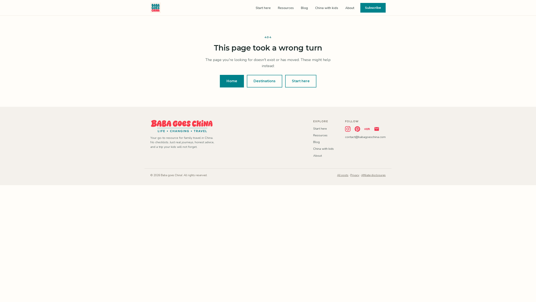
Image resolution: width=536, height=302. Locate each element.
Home (232, 81)
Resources (286, 8)
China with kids (326, 8)
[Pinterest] (357, 129)
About (349, 8)
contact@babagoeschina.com (365, 137)
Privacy (354, 175)
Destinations (265, 81)
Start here (263, 8)
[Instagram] (347, 129)
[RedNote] (367, 129)
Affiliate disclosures (373, 175)
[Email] (376, 129)
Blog (304, 8)
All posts (342, 175)
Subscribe (373, 8)
